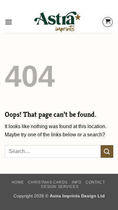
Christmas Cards (48, 182)
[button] (8, 22)
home (18, 182)
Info (76, 182)
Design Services (59, 186)
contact (95, 182)
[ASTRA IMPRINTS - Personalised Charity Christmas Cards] (57, 22)
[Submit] (107, 151)
